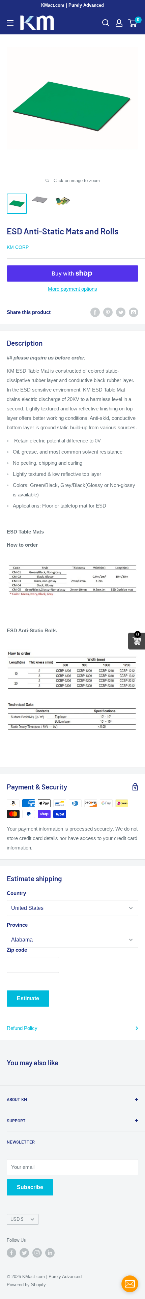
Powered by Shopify (26, 1284)
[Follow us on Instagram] (37, 1253)
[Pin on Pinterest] (108, 312)
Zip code (17, 950)
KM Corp (18, 247)
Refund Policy (22, 1028)
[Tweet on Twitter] (120, 312)
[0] (132, 23)
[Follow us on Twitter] (24, 1253)
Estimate (28, 998)
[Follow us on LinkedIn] (50, 1253)
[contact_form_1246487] (129, 1283)
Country (16, 893)
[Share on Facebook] (95, 312)
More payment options (72, 289)
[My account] (119, 23)
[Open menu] (10, 23)
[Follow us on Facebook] (11, 1253)
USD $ (16, 1219)
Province (17, 925)
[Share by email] (133, 312)
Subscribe (30, 1187)
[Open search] (106, 23)
